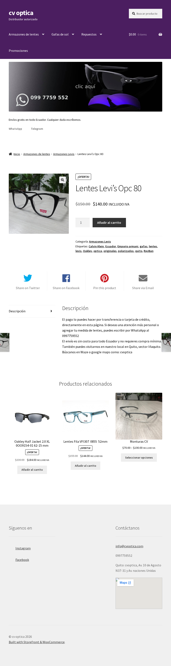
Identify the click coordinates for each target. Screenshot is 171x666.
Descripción (17, 311)
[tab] (32, 311)
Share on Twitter (28, 288)
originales (110, 251)
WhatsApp (15, 129)
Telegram (37, 129)
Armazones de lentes (24, 34)
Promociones (18, 50)
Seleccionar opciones (139, 457)
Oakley (87, 251)
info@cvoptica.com (129, 546)
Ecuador (110, 246)
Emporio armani (127, 246)
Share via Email (143, 288)
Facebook (22, 560)
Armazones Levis (63, 154)
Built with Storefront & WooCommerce (37, 642)
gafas (143, 246)
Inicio (17, 154)
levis (78, 251)
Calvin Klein (96, 246)
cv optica (21, 13)
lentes (153, 246)
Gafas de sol (60, 34)
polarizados (126, 251)
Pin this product (104, 288)
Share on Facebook (66, 288)
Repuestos (89, 34)
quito (138, 251)
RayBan (148, 251)
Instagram (23, 548)
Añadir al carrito (109, 222)
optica (97, 251)
